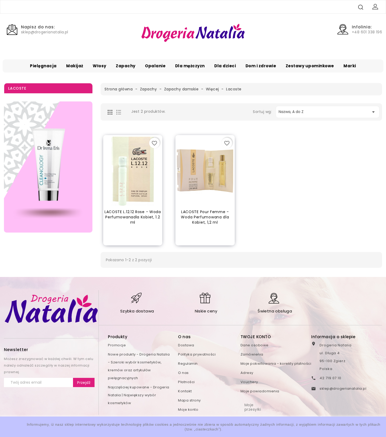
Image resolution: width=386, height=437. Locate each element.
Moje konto (188, 409)
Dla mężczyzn (190, 66)
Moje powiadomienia (260, 391)
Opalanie (155, 66)
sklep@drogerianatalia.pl (343, 388)
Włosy (99, 66)
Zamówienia (252, 354)
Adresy (247, 372)
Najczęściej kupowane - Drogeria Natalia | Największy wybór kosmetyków (138, 395)
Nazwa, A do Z (328, 112)
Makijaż (74, 66)
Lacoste (17, 88)
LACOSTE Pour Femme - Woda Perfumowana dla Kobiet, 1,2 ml (205, 217)
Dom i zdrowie (261, 66)
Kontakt (185, 391)
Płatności (186, 381)
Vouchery (249, 381)
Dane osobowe (255, 345)
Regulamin (188, 363)
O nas (183, 372)
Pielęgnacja (43, 66)
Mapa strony (189, 400)
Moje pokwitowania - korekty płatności (276, 363)
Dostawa (186, 345)
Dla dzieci (225, 66)
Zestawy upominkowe (310, 66)
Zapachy (125, 66)
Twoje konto (256, 337)
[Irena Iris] (48, 167)
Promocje (117, 345)
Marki (349, 66)
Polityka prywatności (197, 354)
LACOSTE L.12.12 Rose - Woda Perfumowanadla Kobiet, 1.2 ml (133, 217)
